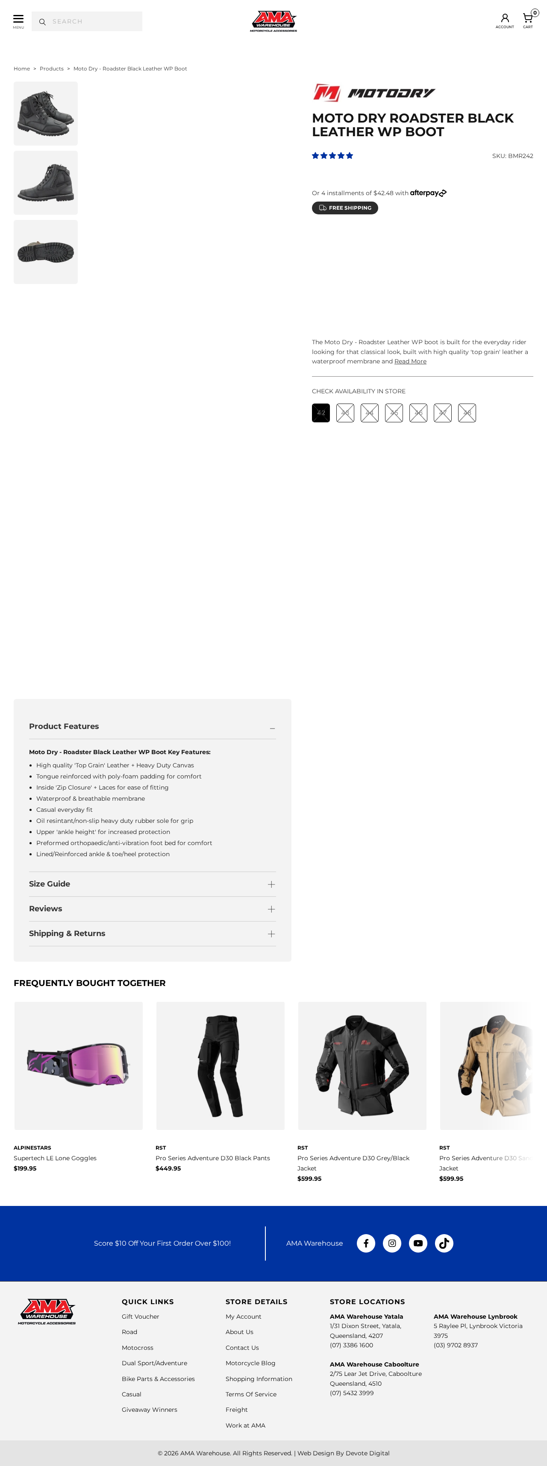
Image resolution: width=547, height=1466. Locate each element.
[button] (332, 156)
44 (369, 261)
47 (443, 261)
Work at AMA (245, 1425)
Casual (131, 1394)
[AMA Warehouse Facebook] (366, 1243)
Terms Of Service (251, 1394)
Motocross (137, 1348)
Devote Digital (368, 1453)
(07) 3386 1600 (351, 1345)
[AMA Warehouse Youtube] (418, 1243)
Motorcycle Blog (251, 1363)
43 (345, 261)
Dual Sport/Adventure (154, 1363)
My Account (244, 1316)
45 (394, 261)
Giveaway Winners (149, 1409)
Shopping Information (259, 1379)
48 (467, 261)
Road (129, 1332)
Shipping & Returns (67, 933)
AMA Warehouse (205, 1453)
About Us (239, 1332)
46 (419, 261)
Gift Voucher (140, 1316)
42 (321, 261)
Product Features (64, 726)
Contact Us (242, 1348)
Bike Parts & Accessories (158, 1379)
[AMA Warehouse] (273, 21)
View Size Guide (412, 239)
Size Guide (49, 884)
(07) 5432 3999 (352, 1393)
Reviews (45, 908)
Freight (237, 1409)
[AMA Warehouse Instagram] (392, 1243)
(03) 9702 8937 (456, 1345)
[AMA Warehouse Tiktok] (444, 1243)
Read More (410, 361)
